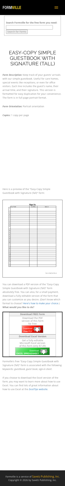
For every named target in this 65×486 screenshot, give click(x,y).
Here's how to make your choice (40, 303)
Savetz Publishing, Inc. (46, 476)
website (38, 389)
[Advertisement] (32, 152)
